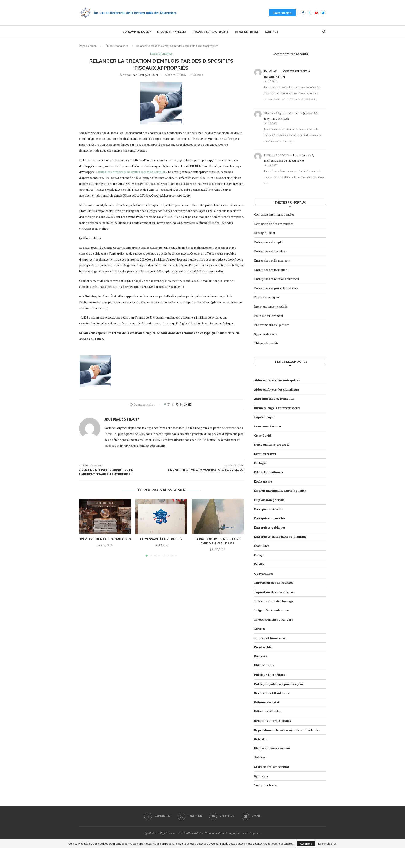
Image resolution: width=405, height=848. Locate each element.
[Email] (323, 12)
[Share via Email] (189, 404)
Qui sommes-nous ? (137, 31)
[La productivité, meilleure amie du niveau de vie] (218, 516)
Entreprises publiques (269, 527)
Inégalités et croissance (271, 610)
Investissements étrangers (273, 619)
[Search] (324, 32)
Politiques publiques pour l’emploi (278, 684)
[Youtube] (316, 12)
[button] (84, 527)
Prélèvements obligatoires (271, 325)
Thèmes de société (266, 343)
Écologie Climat (264, 233)
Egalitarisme (263, 481)
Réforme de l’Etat (266, 702)
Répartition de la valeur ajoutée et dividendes (287, 730)
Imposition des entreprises (273, 583)
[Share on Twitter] (176, 404)
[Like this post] (168, 404)
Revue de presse (247, 31)
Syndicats (261, 776)
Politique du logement (268, 316)
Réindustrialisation (268, 711)
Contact (271, 31)
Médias (259, 629)
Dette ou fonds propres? (271, 444)
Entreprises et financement (272, 260)
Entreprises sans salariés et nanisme (280, 537)
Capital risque (264, 417)
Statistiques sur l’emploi (271, 767)
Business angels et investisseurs (277, 408)
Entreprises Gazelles (269, 509)
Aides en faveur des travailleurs (277, 389)
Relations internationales (272, 721)
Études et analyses (171, 31)
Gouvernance (263, 573)
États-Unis (261, 546)
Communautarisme (267, 426)
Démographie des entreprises (273, 224)
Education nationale (268, 472)
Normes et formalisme (270, 638)
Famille (259, 564)
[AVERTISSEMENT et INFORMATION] (105, 516)
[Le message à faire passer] (161, 516)
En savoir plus (327, 843)
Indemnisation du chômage (274, 601)
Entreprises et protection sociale (276, 288)
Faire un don (282, 13)
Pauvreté (260, 656)
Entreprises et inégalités (270, 251)
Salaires (260, 757)
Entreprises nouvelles (269, 518)
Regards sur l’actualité (211, 31)
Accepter (306, 843)
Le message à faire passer (161, 539)
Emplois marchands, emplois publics (280, 490)
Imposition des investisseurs (275, 592)
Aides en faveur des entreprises (277, 380)
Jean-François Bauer (145, 75)
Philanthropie (264, 665)
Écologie (260, 463)
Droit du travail (265, 454)
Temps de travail (266, 785)
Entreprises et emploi (268, 242)
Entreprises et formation (270, 270)
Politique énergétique (269, 675)
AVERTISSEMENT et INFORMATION (105, 539)
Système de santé (265, 334)
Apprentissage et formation (274, 398)
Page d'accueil (88, 46)
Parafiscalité (263, 647)
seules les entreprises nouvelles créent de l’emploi (131, 172)
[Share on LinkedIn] (181, 404)
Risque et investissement (272, 748)
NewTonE (270, 71)
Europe (259, 555)
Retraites (260, 739)
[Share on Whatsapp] (185, 404)
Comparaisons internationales (274, 214)
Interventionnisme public (271, 306)
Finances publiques (266, 297)
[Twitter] (309, 12)
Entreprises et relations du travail (276, 279)
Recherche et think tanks (272, 693)
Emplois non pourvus (269, 500)
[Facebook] (303, 12)
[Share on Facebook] (173, 404)
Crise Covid (262, 435)
